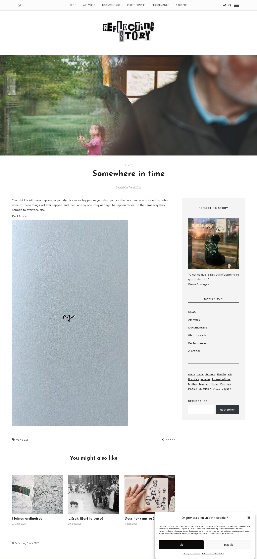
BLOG (73, 5)
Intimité (205, 379)
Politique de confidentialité (213, 554)
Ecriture (210, 374)
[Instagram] (19, 5)
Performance (160, 5)
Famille (221, 374)
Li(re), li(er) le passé (85, 519)
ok (181, 544)
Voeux (216, 389)
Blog (128, 165)
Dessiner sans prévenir (143, 519)
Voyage (226, 389)
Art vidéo (89, 5)
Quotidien (205, 389)
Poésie (192, 389)
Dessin (200, 374)
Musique (204, 384)
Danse (191, 374)
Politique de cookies (192, 554)
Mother (192, 384)
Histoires (193, 379)
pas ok (228, 544)
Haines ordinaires (27, 519)
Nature (214, 384)
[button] (249, 518)
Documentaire (111, 5)
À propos (181, 5)
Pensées (22, 439)
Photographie (136, 5)
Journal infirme (221, 379)
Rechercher (198, 401)
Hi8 (230, 374)
